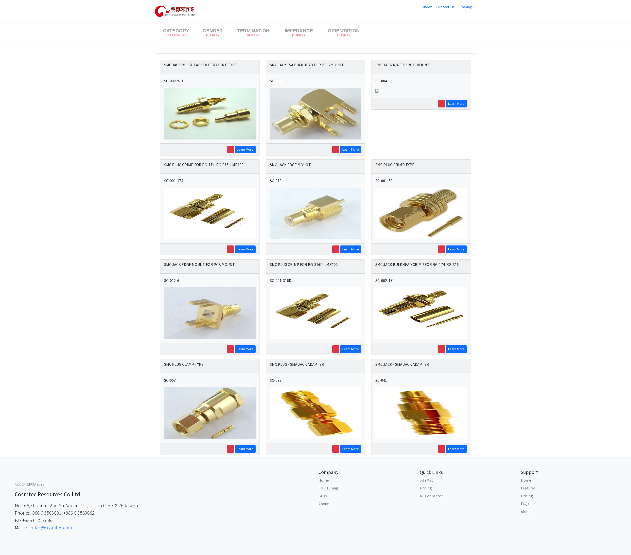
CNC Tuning (328, 488)
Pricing (426, 488)
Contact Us (445, 6)
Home (323, 480)
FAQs (322, 495)
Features (528, 488)
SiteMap (465, 6)
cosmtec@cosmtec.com (48, 527)
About (323, 503)
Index (427, 6)
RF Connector (431, 495)
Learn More (245, 149)
